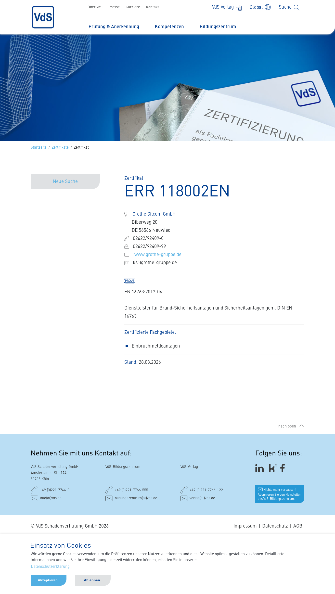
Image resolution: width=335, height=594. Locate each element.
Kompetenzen (169, 27)
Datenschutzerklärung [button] (50, 567)
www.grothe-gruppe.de (157, 254)
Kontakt (152, 7)
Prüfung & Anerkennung (114, 27)
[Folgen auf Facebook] (284, 468)
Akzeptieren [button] (48, 580)
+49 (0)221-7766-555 (131, 490)
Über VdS (95, 7)
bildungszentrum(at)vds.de (136, 498)
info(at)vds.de (51, 498)
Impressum (245, 526)
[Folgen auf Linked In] (260, 468)
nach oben (287, 426)
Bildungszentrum (218, 27)
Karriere (133, 7)
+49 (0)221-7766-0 (54, 490)
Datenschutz (275, 526)
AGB (297, 526)
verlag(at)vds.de (202, 498)
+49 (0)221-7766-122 (206, 490)
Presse (114, 7)
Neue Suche (65, 181)
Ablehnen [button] (92, 580)
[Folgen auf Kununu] (273, 468)
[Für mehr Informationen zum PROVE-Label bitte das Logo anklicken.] (132, 281)
